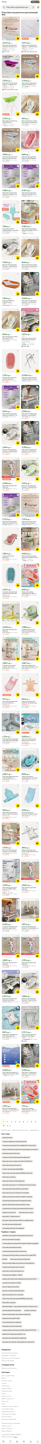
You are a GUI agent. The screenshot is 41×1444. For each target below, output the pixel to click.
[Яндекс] (15, 1437)
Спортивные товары (8, 1409)
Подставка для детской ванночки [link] (9, 486)
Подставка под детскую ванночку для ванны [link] (9, 999)
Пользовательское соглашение (11, 1423)
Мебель (4, 1378)
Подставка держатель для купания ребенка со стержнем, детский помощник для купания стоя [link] (10, 777)
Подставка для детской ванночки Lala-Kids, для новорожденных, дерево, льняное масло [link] (9, 45)
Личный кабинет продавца (10, 1353)
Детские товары (6, 1416)
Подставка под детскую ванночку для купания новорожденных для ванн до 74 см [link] (29, 338)
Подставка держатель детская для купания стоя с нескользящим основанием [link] (30, 666)
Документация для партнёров (11, 1358)
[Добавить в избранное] (18, 18)
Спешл (10, 1441)
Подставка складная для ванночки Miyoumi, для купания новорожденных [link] (29, 83)
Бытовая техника (7, 1381)
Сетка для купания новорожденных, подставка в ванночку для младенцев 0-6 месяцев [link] (10, 229)
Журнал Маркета (7, 1431)
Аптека (4, 1393)
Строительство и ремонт (9, 1414)
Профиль (37, 1441)
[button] (38, 7)
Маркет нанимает (7, 1428)
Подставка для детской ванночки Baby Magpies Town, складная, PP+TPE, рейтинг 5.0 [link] (29, 157)
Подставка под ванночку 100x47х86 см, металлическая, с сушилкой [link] (10, 121)
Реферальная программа (9, 1368)
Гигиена (4, 1383)
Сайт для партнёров (8, 1360)
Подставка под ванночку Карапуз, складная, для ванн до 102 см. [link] (9, 83)
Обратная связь (6, 1426)
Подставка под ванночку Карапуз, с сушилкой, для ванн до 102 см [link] (29, 45)
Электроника (6, 1386)
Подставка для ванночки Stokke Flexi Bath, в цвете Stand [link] (29, 378)
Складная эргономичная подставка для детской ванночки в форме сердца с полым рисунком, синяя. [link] (10, 592)
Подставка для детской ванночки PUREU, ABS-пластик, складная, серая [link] (10, 888)
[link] (7, 1137)
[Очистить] (33, 7)
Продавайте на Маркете (9, 1355)
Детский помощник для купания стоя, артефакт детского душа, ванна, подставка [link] (9, 850)
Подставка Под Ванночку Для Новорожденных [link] (10, 1035)
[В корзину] (18, 38)
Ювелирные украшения (9, 1419)
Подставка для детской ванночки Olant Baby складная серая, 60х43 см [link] (30, 1035)
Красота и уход (6, 1396)
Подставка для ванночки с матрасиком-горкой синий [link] (10, 1073)
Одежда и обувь (6, 1388)
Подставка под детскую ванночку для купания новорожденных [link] (29, 522)
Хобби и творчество (8, 1398)
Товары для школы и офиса (10, 1406)
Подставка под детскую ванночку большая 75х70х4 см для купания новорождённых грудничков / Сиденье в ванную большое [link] (30, 229)
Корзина (30, 1441)
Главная (3, 1441)
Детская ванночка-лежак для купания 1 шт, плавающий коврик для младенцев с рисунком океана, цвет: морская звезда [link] (10, 337)
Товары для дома (7, 1391)
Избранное (23, 1441)
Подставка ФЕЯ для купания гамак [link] (8, 301)
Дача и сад (5, 1401)
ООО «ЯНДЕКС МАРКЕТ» (14, 1434)
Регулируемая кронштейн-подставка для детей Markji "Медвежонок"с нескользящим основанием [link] (10, 739)
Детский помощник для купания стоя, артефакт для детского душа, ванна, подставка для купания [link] (30, 927)
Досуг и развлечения (8, 1375)
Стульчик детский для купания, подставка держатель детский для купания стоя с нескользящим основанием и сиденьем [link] (10, 666)
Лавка (17, 1441)
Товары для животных (8, 1411)
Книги (3, 1404)
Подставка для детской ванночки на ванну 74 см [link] (9, 193)
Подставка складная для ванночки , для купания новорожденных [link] (29, 301)
